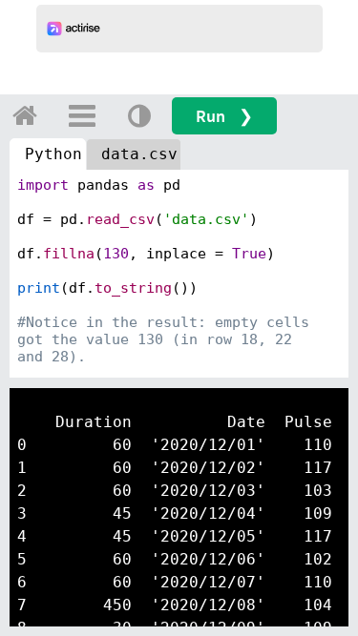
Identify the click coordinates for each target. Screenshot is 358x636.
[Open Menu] (82, 115)
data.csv (139, 154)
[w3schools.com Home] (25, 115)
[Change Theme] (139, 115)
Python (53, 154)
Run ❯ (224, 116)
